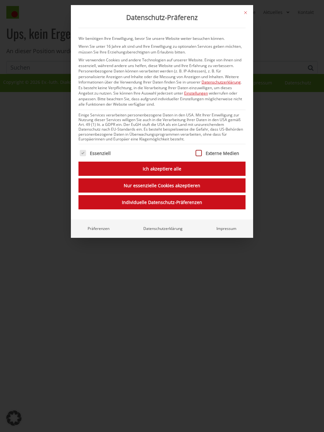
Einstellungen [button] (196, 93)
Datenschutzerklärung (221, 82)
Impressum (226, 228)
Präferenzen (98, 228)
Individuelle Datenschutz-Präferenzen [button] (162, 202)
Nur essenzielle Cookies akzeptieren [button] (162, 185)
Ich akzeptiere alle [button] (162, 169)
